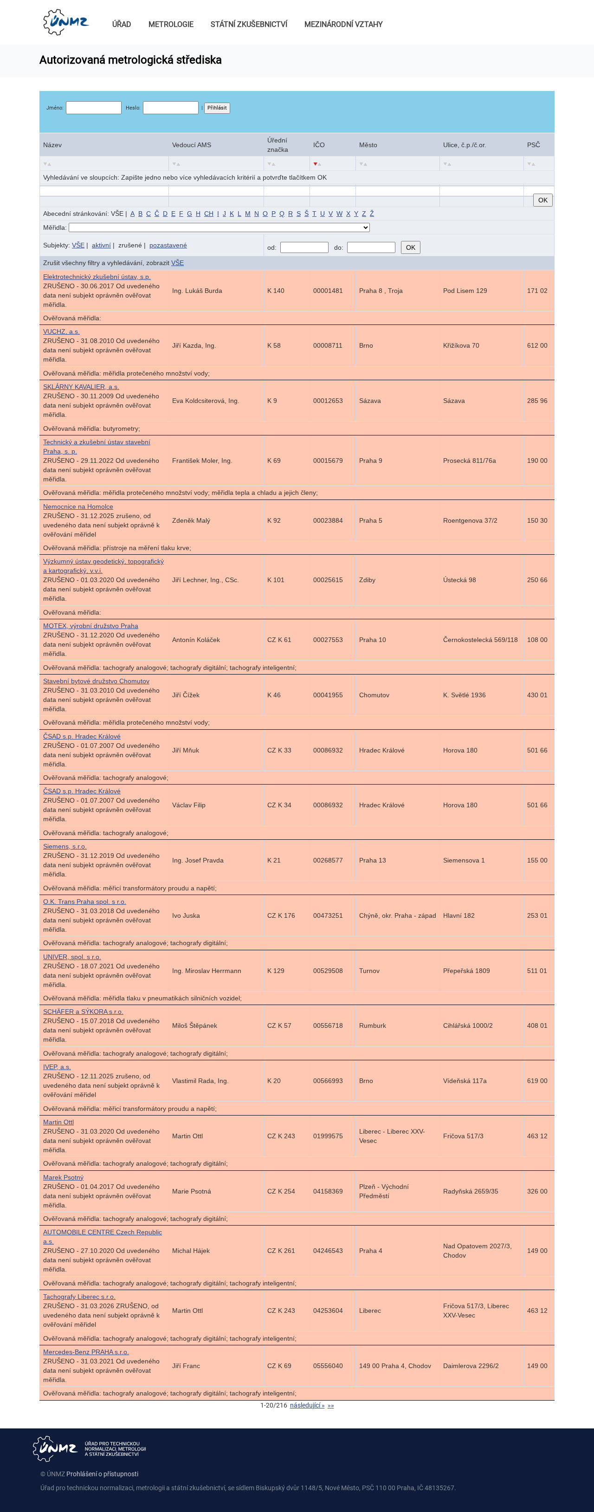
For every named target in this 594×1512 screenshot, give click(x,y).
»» (331, 1405)
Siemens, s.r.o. (65, 846)
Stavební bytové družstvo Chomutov (96, 681)
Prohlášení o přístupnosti (102, 1474)
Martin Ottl (58, 1122)
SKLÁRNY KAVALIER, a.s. (81, 386)
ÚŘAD (121, 24)
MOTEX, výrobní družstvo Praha (90, 625)
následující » (307, 1405)
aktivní (101, 245)
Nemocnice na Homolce (78, 506)
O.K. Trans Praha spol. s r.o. (84, 901)
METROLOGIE (171, 24)
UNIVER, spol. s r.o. (72, 956)
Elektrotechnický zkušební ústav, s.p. (97, 276)
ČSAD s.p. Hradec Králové (82, 736)
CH (208, 213)
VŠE (78, 245)
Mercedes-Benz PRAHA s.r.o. (86, 1352)
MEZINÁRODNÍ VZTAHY (343, 24)
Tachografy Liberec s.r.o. (79, 1296)
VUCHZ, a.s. (61, 331)
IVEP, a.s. (57, 1067)
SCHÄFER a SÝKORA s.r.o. (83, 1011)
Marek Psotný (63, 1177)
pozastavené (168, 245)
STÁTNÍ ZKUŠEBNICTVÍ (249, 24)
